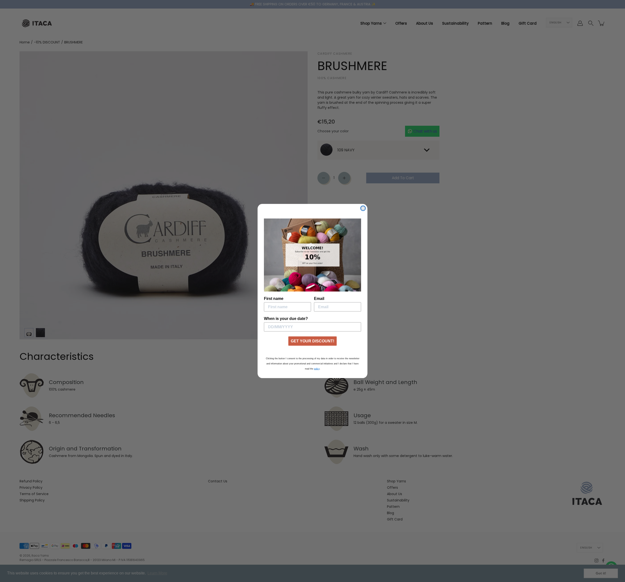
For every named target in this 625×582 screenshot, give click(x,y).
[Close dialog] (363, 208)
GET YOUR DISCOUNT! (312, 341)
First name (273, 298)
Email (319, 298)
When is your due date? (286, 318)
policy (317, 368)
